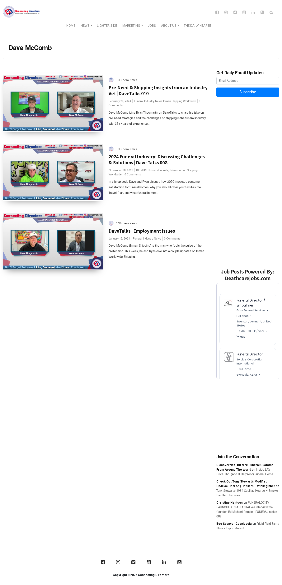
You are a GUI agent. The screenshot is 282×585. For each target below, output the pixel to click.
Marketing (131, 25)
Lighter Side (107, 25)
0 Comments (133, 174)
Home (70, 25)
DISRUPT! (142, 170)
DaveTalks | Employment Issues (142, 231)
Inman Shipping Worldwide (179, 101)
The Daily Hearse (197, 25)
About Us (168, 25)
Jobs (152, 25)
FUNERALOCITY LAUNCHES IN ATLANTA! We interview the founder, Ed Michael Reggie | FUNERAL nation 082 (246, 509)
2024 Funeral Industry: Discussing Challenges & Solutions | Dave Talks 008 (157, 159)
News (85, 25)
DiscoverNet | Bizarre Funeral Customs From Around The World (244, 467)
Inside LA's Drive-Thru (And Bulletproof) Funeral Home (244, 472)
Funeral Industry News (148, 101)
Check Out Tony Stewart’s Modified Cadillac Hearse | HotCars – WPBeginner (245, 483)
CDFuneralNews (126, 80)
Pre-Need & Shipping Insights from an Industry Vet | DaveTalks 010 (158, 90)
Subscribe (247, 92)
